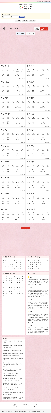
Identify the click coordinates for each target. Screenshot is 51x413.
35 (9, 284)
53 (14, 287)
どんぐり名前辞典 (46, 1)
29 (14, 282)
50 (6, 287)
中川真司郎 (31, 209)
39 (19, 284)
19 (9, 280)
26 (6, 282)
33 (4, 284)
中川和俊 (5, 177)
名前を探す (32, 20)
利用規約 (34, 411)
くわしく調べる (22, 78)
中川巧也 (30, 145)
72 (22, 291)
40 (22, 284)
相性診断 (25, 20)
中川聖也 (30, 66)
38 (17, 284)
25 (3, 282)
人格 (31, 299)
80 (22, 293)
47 (19, 286)
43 (9, 286)
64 (22, 289)
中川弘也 (5, 145)
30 (17, 282)
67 (9, 291)
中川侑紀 (5, 193)
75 (9, 293)
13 (14, 278)
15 (19, 278)
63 (19, 289)
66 (6, 291)
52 (11, 287)
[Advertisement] (25, 52)
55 (19, 287)
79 (19, 293)
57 (3, 289)
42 (6, 286)
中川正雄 (5, 161)
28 (11, 282)
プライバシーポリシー (41, 411)
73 (3, 293)
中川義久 (30, 82)
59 (9, 289)
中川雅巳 (5, 82)
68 (11, 291)
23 (19, 280)
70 (17, 291)
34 (6, 284)
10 (6, 278)
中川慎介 (5, 98)
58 (6, 289)
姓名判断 (18, 20)
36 (11, 284)
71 (19, 291)
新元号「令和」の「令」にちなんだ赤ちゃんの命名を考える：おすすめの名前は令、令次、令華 (13, 364)
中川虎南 (30, 161)
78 (17, 293)
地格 (31, 287)
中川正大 (30, 130)
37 (14, 284)
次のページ (25, 228)
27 (9, 282)
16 (22, 278)
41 (3, 286)
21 (14, 280)
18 (6, 280)
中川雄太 (30, 98)
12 (11, 278)
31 (19, 282)
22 (17, 280)
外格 (31, 311)
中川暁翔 (5, 66)
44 (11, 286)
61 (14, 289)
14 (17, 278)
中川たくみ (6, 130)
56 (22, 287)
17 (3, 280)
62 (17, 289)
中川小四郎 (6, 114)
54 (17, 287)
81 (3, 295)
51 (9, 287)
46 (17, 286)
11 (9, 278)
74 (6, 293)
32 (22, 282)
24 (22, 280)
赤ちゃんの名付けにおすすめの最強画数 (12, 350)
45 (14, 286)
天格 (31, 277)
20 (11, 280)
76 (11, 293)
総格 (31, 325)
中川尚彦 (30, 177)
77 (14, 293)
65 (3, 291)
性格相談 (39, 1)
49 (3, 287)
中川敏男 (5, 209)
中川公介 (30, 114)
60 (11, 289)
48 (22, 286)
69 (14, 291)
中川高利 (30, 193)
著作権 (30, 411)
